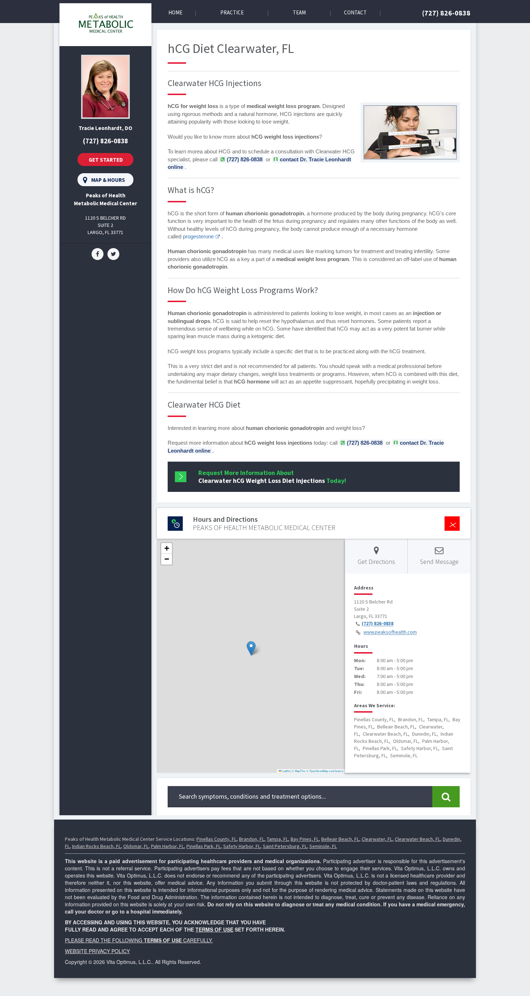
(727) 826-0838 (446, 12)
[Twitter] (113, 253)
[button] (251, 648)
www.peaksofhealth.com (390, 632)
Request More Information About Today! (272, 476)
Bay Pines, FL (305, 839)
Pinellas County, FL (216, 839)
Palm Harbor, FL (167, 846)
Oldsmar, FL (136, 846)
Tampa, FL (277, 839)
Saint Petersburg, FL (285, 846)
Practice (232, 12)
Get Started (106, 159)
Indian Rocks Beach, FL (96, 846)
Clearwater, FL (377, 839)
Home (175, 12)
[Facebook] (97, 253)
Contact (355, 12)
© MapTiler (299, 771)
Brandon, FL (251, 839)
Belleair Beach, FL (340, 839)
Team (299, 12)
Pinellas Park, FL (203, 846)
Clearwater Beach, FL (417, 839)
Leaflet (285, 771)
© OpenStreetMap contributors (324, 771)
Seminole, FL (323, 846)
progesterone (198, 236)
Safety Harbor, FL (241, 846)
